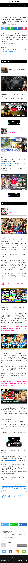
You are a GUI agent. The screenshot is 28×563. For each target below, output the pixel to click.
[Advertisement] (14, 12)
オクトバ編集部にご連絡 (7, 51)
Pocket (24, 29)
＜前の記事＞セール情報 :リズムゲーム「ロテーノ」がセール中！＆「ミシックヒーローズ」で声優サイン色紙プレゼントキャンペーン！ (14, 496)
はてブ (17, 29)
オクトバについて (14, 557)
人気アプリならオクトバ (12, 560)
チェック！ (7, 452)
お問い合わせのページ (10, 460)
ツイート (3, 29)
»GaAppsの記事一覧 (21, 545)
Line (10, 29)
